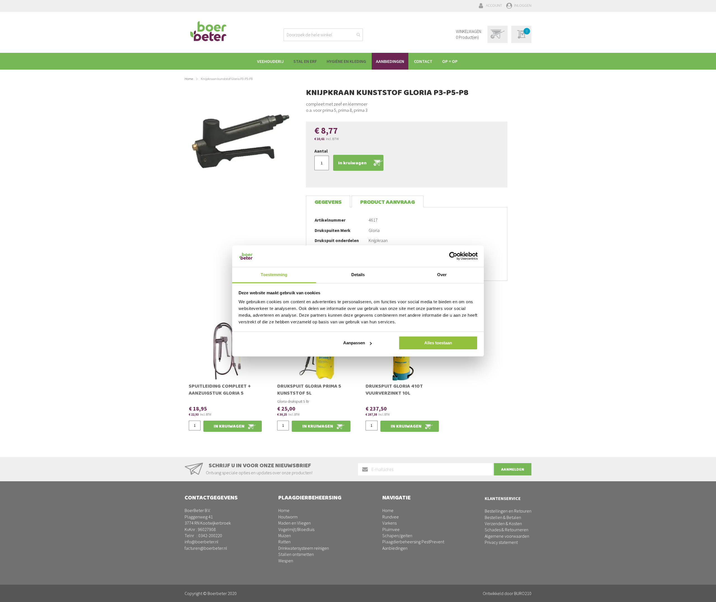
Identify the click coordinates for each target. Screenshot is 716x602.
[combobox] (323, 35)
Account (494, 5)
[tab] (328, 201)
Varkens (389, 523)
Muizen (284, 535)
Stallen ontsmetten (296, 554)
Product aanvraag (387, 202)
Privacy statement (501, 542)
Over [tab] (442, 274)
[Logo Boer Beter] (208, 31)
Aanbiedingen (395, 548)
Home (189, 79)
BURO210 (522, 593)
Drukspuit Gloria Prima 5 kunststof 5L (309, 390)
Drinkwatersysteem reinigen (303, 548)
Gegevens (328, 202)
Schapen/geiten (397, 535)
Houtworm (288, 517)
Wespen (285, 560)
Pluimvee (391, 529)
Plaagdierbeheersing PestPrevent (413, 541)
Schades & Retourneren (506, 529)
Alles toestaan (438, 342)
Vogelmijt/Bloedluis (296, 529)
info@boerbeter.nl (201, 541)
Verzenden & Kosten (503, 523)
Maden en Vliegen (294, 523)
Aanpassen (354, 342)
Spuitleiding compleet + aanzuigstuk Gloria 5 (220, 390)
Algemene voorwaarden (507, 536)
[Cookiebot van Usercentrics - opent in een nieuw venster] (453, 256)
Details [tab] (358, 274)
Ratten (284, 541)
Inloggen (522, 5)
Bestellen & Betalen (503, 517)
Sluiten (358, 591)
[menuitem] (270, 61)
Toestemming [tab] (274, 274)
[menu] (358, 61)
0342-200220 (210, 535)
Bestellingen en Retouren (508, 511)
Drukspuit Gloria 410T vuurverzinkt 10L (394, 390)
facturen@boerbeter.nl (206, 548)
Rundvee (390, 517)
